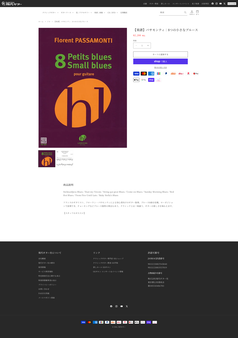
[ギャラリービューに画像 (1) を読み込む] (46, 158)
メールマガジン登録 (46, 297)
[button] (50, 12)
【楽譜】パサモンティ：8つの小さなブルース (71, 21)
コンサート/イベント (180, 3)
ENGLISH (232, 4)
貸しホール (165, 3)
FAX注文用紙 (43, 293)
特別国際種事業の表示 (47, 280)
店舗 (145, 3)
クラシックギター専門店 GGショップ (108, 258)
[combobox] (173, 12)
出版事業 (205, 3)
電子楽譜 (195, 3)
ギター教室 (153, 3)
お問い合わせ (43, 289)
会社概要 (42, 258)
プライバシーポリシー (47, 284)
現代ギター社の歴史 (46, 263)
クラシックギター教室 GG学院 (105, 263)
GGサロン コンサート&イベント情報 (108, 271)
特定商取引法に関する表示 (49, 276)
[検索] (185, 12)
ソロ (48, 21)
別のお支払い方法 (160, 67)
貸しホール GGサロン (102, 267)
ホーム (41, 21)
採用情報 (42, 267)
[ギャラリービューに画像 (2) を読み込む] (64, 158)
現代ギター (122, 327)
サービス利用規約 (45, 271)
